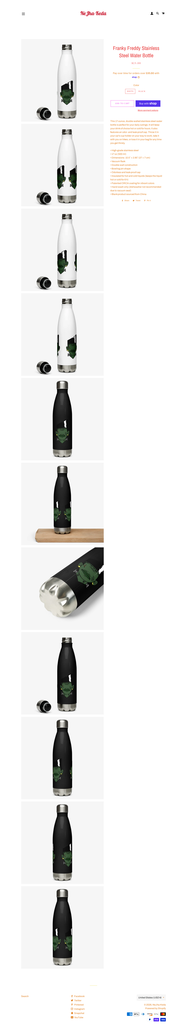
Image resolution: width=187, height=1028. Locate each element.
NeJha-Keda (159, 1004)
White (130, 91)
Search (25, 996)
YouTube (78, 1017)
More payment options (148, 110)
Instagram (79, 1009)
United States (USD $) (150, 997)
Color (136, 85)
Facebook (79, 996)
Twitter (77, 1000)
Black (141, 91)
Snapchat (79, 1013)
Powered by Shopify (155, 1008)
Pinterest (79, 1004)
